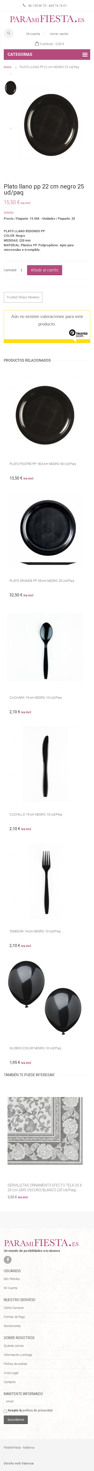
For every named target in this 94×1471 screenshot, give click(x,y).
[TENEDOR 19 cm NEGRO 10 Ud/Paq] (47, 881)
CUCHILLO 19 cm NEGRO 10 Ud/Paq (36, 814)
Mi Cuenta (10, 1288)
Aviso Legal (11, 1373)
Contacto (10, 1382)
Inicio (8, 67)
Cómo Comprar (14, 1308)
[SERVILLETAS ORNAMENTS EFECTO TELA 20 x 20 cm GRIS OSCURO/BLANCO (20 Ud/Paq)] (47, 1130)
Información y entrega (18, 1355)
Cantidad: (10, 270)
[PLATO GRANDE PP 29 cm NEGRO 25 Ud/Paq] (47, 530)
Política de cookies (15, 1364)
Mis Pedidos (12, 1279)
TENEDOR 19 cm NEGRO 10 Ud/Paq (35, 931)
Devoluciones (12, 1326)
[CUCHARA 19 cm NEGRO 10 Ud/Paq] (47, 647)
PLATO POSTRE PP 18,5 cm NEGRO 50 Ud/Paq (43, 464)
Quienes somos (14, 1346)
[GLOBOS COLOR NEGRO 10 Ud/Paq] (47, 998)
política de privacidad (37, 1410)
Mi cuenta (33, 34)
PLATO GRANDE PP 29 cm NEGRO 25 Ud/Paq (42, 581)
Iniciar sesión (59, 34)
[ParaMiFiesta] (47, 20)
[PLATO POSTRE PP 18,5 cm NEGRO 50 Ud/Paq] (47, 413)
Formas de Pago (14, 1317)
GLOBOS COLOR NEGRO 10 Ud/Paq (35, 1048)
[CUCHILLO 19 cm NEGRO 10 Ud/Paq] (47, 764)
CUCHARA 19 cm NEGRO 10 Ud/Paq (36, 697)
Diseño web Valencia (19, 1463)
